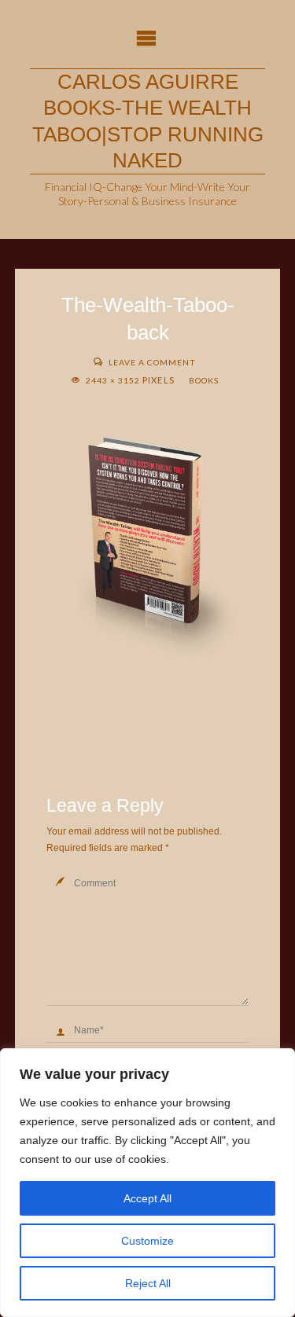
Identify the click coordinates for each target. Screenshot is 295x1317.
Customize (147, 1240)
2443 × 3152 (114, 380)
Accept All (147, 1198)
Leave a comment (152, 362)
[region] (147, 1182)
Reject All (148, 1283)
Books (204, 380)
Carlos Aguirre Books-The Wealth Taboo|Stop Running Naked (148, 121)
